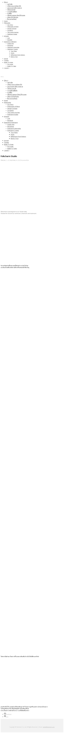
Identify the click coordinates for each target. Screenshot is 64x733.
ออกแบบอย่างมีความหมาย (14, 8)
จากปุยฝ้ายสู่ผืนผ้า (12, 11)
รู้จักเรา (6, 2)
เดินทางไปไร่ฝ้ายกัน (12, 17)
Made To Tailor (11, 66)
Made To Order (8, 62)
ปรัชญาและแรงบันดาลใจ (14, 6)
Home (6, 21)
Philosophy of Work (12, 26)
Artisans (6, 36)
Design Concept (11, 28)
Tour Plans (14, 51)
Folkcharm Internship (13, 47)
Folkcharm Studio (12, 34)
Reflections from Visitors (18, 55)
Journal (6, 58)
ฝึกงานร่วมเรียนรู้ (11, 19)
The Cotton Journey (12, 32)
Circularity (10, 30)
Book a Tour (14, 57)
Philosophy (7, 23)
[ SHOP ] (6, 68)
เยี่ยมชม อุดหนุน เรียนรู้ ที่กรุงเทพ (16, 15)
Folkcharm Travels (12, 49)
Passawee (23, 160)
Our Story (10, 25)
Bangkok (9, 40)
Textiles (6, 60)
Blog (27, 160)
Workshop (10, 45)
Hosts (12, 53)
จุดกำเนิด (9, 4)
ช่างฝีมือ (9, 13)
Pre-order (10, 64)
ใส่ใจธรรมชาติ (11, 10)
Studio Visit (10, 43)
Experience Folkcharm (10, 42)
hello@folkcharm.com (49, 727)
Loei (8, 38)
